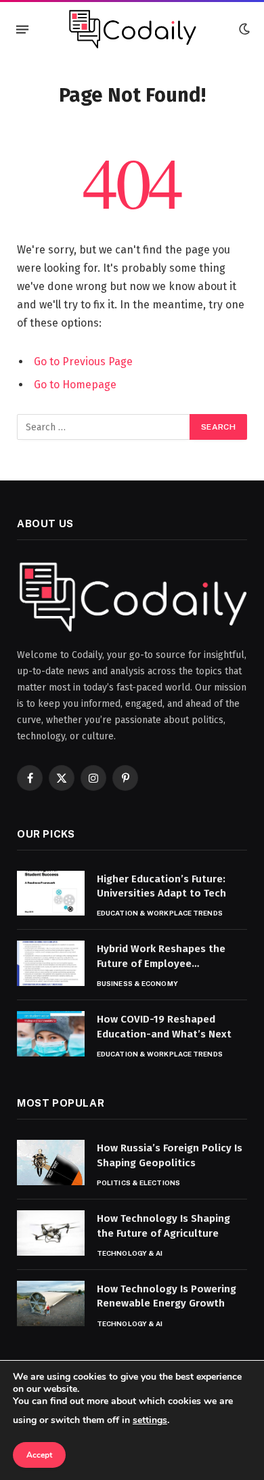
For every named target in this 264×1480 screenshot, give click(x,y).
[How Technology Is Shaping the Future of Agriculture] (51, 1233)
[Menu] (22, 29)
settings (150, 1420)
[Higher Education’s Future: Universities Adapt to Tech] (51, 893)
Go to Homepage (75, 384)
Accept (39, 1455)
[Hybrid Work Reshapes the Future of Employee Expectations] (51, 963)
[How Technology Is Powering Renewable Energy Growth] (51, 1303)
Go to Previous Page (83, 361)
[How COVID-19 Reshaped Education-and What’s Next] (51, 1033)
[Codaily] (132, 29)
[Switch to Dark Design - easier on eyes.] (243, 29)
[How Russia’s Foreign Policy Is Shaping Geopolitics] (51, 1162)
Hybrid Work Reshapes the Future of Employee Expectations (161, 963)
